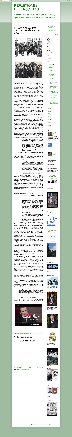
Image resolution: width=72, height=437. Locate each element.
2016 (49, 111)
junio (50, 105)
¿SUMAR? (50, 76)
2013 (49, 116)
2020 (49, 107)
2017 (49, 110)
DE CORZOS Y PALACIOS (51, 72)
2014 (49, 114)
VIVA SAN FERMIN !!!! (52, 97)
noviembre (51, 64)
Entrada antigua (40, 367)
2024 (49, 58)
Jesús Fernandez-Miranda (53, 43)
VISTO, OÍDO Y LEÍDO (52, 30)
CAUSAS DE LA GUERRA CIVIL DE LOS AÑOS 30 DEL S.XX (53, 87)
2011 (49, 119)
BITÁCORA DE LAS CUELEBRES (51, 27)
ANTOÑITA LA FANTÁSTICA (51, 75)
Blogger (49, 424)
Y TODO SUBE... (52, 78)
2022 (49, 61)
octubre (50, 66)
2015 (49, 113)
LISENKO (50, 70)
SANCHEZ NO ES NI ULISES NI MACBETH (53, 95)
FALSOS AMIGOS (52, 84)
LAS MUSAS (51, 89)
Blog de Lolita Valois (51, 232)
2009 (49, 122)
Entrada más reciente (18, 367)
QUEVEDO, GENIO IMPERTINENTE (55, 134)
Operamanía (50, 237)
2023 (49, 60)
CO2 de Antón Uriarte (51, 236)
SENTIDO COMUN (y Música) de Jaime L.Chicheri (53, 234)
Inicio (14, 22)
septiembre (51, 67)
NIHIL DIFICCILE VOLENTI (54, 153)
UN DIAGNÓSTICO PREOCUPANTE (52, 80)
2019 (49, 108)
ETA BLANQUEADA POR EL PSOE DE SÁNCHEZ (53, 99)
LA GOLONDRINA (55, 144)
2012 (49, 117)
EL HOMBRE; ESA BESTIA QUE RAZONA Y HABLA (53, 92)
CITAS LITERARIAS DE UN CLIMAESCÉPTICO (53, 103)
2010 (49, 120)
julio (50, 69)
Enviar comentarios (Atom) (24, 369)
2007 (49, 125)
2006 (49, 127)
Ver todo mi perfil (50, 48)
